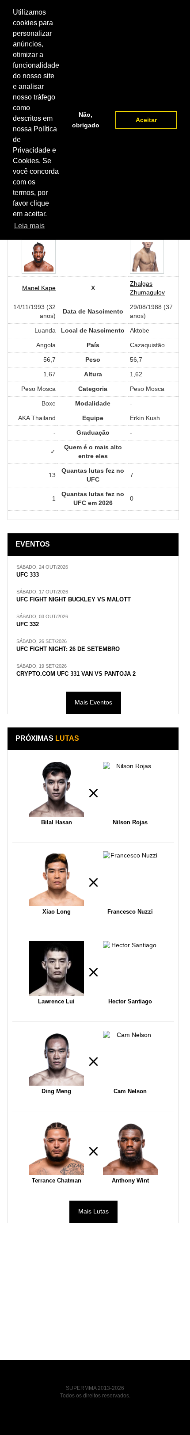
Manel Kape (39, 287)
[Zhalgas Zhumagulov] (147, 257)
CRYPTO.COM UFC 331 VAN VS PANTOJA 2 (76, 674)
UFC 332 (27, 624)
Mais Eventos (93, 702)
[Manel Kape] (38, 257)
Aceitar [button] (146, 119)
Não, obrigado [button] (85, 120)
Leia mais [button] (29, 226)
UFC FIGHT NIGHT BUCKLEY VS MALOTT (73, 600)
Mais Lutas (93, 1211)
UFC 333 (27, 575)
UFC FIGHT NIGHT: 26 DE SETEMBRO (68, 649)
